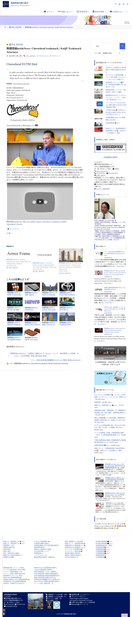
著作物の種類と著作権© (72, 553)
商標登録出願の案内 (19, 3)
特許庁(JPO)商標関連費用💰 (12, 577)
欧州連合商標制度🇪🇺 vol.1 (104, 541)
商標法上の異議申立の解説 (42, 549)
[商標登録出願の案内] (6, 4)
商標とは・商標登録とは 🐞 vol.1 (105, 405)
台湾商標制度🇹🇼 (101, 557)
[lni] (120, 4)
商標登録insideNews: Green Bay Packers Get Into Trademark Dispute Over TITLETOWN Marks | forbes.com (44, 265)
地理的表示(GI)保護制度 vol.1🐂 (75, 545)
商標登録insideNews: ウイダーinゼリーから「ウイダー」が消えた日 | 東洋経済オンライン (116, 98)
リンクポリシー (84, 594)
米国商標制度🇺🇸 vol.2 (103, 549)
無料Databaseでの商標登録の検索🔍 (45, 567)
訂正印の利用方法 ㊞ (71, 557)
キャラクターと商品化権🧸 (73, 551)
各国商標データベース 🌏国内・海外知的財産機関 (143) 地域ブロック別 (116, 85)
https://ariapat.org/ (102, 171)
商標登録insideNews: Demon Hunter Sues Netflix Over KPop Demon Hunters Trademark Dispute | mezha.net (115, 330)
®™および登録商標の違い (42, 541)
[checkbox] (3, 613)
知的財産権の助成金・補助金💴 (44, 557)
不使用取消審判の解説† (41, 543)
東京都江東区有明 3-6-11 (13, 598)
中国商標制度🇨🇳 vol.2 (103, 553)
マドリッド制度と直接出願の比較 (14, 573)
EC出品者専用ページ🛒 (41, 551)
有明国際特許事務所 (110, 157)
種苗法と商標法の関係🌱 (73, 555)
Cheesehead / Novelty (14, 224)
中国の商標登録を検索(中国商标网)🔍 (46, 573)
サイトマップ (83, 604)
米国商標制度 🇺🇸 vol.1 (113, 123)
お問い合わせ (101, 175)
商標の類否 (7, 549)
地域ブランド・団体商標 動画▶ (75, 543)
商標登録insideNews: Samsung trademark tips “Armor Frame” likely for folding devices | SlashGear (18, 261)
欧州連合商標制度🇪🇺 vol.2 (104, 543)
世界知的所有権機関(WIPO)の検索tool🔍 (47, 579)
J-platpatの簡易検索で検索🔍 (43, 569)
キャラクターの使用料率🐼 (73, 549)
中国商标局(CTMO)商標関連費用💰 (14, 581)
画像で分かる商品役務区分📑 (12, 555)
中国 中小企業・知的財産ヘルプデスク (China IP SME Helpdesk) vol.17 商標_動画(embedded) (115, 309)
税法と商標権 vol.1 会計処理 (74, 541)
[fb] (116, 4)
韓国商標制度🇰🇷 (101, 555)
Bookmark (74, 604)
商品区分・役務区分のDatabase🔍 (14, 583)
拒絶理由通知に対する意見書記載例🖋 (46, 545)
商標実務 (97, 402)
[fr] (124, 4)
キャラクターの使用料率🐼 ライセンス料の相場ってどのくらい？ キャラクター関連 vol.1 (116, 77)
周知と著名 (7, 551)
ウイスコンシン (42, 56)
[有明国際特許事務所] (110, 148)
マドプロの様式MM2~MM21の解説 (14, 569)
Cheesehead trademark (21, 84)
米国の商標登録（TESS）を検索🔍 (45, 571)
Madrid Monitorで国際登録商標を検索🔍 (47, 581)
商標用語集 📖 (38, 553)
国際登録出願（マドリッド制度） (14, 567)
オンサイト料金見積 (102, 189)
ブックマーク (14, 229)
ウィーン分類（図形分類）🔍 (43, 583)
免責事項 (74, 594)
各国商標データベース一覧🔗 (12, 575)
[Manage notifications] (3, 610)
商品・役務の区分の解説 (11, 553)
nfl (27, 56)
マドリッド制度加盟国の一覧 (12, 571)
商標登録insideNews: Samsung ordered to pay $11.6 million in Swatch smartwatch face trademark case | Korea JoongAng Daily (115, 272)
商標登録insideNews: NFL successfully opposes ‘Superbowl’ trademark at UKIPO (36, 222)
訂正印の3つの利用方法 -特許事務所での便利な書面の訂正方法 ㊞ (116, 70)
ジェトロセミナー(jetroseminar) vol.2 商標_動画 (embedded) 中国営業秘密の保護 (116, 105)
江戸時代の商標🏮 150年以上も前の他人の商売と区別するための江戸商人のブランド (116, 112)
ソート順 (97, 53)
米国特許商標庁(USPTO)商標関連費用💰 (16, 579)
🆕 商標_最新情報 (15, 27)
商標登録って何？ (9, 545)
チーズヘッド (55, 56)
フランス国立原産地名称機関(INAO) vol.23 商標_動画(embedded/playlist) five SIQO (114, 253)
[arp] (127, 4)
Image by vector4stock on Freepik (82, 600)
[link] (127, 12)
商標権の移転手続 (9, 547)
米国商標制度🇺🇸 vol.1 (103, 547)
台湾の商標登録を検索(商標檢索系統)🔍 (47, 575)
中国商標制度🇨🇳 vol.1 (103, 551)
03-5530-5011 (10, 604)
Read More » (121, 266)
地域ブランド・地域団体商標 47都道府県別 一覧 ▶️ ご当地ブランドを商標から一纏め (116, 131)
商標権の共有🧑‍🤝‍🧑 (8, 557)
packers (32, 56)
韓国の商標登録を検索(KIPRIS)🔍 (45, 577)
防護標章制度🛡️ (39, 547)
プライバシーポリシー (78, 596)
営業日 (116, 169)
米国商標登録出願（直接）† (105, 545)
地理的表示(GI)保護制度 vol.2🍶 (75, 547)
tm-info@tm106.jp (11, 606)
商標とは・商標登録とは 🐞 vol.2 (14, 543)
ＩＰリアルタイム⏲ (40, 555)
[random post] (99, 466)
